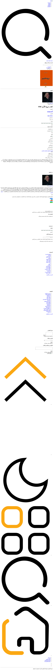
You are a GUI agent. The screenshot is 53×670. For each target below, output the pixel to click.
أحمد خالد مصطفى (47, 301)
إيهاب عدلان (48, 298)
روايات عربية (48, 257)
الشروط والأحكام (48, 660)
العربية (49, 255)
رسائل (49, 264)
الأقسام (49, 4)
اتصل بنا (49, 658)
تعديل (44, 335)
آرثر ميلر (49, 312)
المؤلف (48, 150)
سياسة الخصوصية (47, 661)
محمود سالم (48, 302)
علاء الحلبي (49, 305)
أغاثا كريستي (48, 303)
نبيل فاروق (49, 296)
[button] (51, 198)
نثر (50, 263)
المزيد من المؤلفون (49, 313)
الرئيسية (49, 2)
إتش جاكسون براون (47, 309)
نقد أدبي (49, 265)
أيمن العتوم (49, 295)
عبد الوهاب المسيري (47, 308)
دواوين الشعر (48, 262)
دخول (52, 60)
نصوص (49, 258)
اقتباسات (49, 6)
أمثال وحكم (49, 260)
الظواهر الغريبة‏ (48, 254)
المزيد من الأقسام (49, 274)
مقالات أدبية (48, 268)
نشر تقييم (50, 226)
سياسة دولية (48, 67)
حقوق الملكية (48, 659)
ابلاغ (51, 342)
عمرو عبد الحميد (48, 293)
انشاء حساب (48, 60)
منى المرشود (48, 307)
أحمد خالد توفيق (48, 306)
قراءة (51, 126)
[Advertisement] (26, 167)
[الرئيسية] (25, 655)
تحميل (49, 126)
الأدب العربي (48, 256)
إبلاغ (52, 151)
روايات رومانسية (48, 269)
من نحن (49, 657)
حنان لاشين (49, 304)
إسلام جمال (49, 297)
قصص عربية (48, 261)
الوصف (51, 150)
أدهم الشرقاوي (48, 294)
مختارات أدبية (48, 267)
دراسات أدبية (48, 266)
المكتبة (49, 3)
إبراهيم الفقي (48, 311)
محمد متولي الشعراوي (47, 299)
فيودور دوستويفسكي (47, 310)
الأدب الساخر (48, 259)
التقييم (43, 150)
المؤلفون (49, 5)
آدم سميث (51, 103)
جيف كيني (49, 300)
